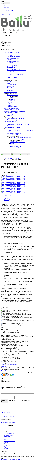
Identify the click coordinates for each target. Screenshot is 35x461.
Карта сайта (7, 447)
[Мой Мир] (13, 375)
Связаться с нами (5, 419)
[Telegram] (6, 375)
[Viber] (8, 375)
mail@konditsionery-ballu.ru (8, 422)
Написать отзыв (5, 381)
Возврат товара (8, 445)
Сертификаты (8, 198)
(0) (6, 175)
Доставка (6, 7)
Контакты (6, 442)
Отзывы (6, 11)
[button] (17, 32)
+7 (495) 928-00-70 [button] (6, 412)
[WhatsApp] (11, 375)
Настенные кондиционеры (11, 158)
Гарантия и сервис (9, 433)
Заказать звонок (5, 48)
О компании (7, 6)
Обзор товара (7, 195)
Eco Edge (6, 428)
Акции (6, 448)
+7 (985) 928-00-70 (9, 415)
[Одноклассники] (4, 375)
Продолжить (4, 402)
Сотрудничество (8, 10)
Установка (7, 8)
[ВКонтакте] (2, 375)
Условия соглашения (9, 441)
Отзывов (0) (7, 200)
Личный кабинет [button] (5, 14)
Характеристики (8, 197)
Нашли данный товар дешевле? (9, 364)
